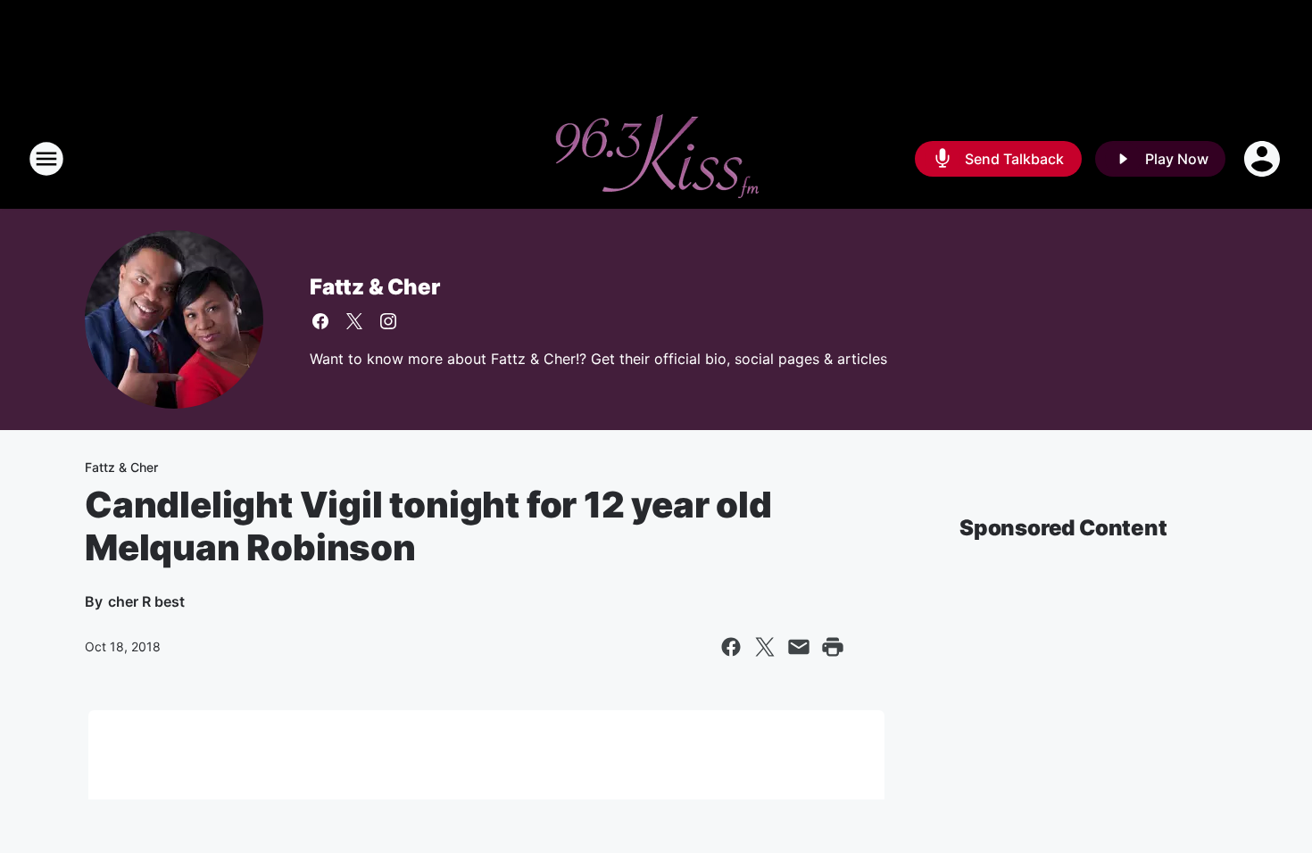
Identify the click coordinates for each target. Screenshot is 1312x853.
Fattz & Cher (375, 287)
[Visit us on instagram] (388, 321)
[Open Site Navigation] (46, 159)
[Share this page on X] (764, 646)
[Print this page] (832, 646)
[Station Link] (656, 158)
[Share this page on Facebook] (730, 646)
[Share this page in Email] (798, 646)
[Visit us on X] (354, 321)
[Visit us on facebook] (320, 321)
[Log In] (1263, 159)
